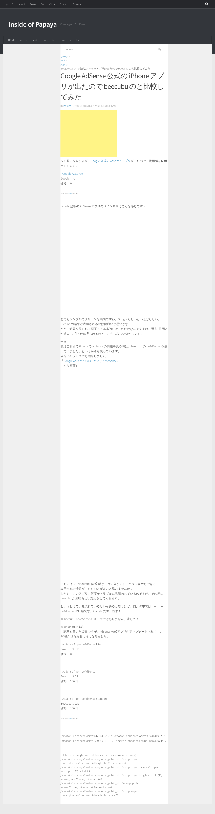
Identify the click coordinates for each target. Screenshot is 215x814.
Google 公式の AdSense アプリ (111, 161)
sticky (70, 193)
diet (53, 40)
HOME (11, 40)
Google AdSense (72, 174)
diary (63, 40)
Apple (69, 49)
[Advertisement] (88, 133)
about (73, 40)
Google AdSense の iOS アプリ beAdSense (90, 361)
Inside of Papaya (32, 24)
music (35, 40)
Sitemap (77, 4)
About (21, 4)
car (44, 40)
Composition (48, 4)
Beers (33, 4)
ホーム (10, 4)
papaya (67, 105)
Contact (63, 4)
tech (21, 40)
